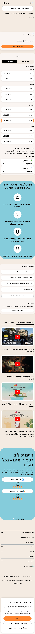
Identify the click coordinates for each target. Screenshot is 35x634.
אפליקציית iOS (16, 479)
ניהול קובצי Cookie (17, 580)
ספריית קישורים (6, 580)
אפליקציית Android (16, 491)
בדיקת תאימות (16, 46)
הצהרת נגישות (17, 583)
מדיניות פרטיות (8, 577)
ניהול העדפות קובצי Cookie (17, 628)
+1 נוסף (19, 41)
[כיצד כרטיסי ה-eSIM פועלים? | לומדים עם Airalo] (17, 336)
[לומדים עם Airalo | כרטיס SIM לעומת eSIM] (17, 391)
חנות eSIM (30, 14)
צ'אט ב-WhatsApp (17, 310)
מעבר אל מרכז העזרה (17, 296)
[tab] (17, 56)
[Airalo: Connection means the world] (17, 364)
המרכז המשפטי (28, 580)
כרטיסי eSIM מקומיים (19, 14)
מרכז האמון (17, 577)
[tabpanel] (17, 101)
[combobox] (17, 8)
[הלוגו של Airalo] (29, 3)
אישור (17, 618)
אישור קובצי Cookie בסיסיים (17, 623)
